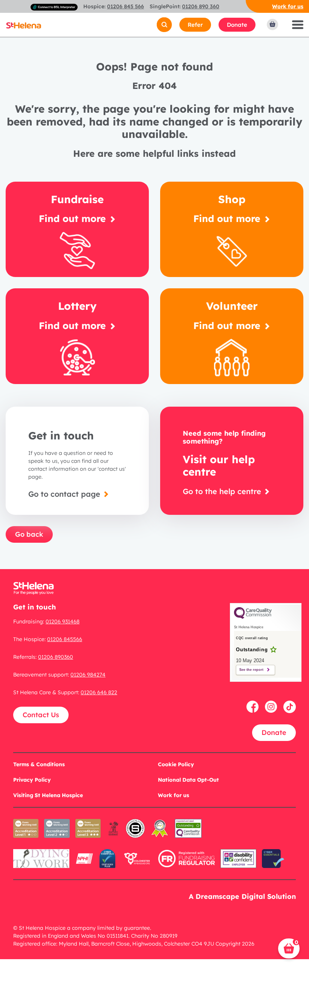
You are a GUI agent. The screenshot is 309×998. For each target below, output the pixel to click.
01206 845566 (64, 639)
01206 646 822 (99, 692)
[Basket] (273, 24)
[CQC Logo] (253, 617)
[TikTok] (289, 706)
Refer (195, 24)
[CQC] (188, 833)
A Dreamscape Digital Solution (242, 896)
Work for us (287, 6)
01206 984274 (88, 674)
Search (153, 24)
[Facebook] (253, 706)
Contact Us (41, 714)
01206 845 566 (125, 6)
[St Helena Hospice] (23, 24)
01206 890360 (55, 657)
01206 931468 (63, 621)
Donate (237, 24)
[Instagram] (272, 706)
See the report (251, 670)
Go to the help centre (223, 491)
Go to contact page (65, 494)
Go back (29, 534)
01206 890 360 (200, 6)
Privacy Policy (32, 779)
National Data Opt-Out (188, 779)
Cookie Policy (176, 764)
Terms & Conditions (39, 764)
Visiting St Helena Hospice (48, 795)
